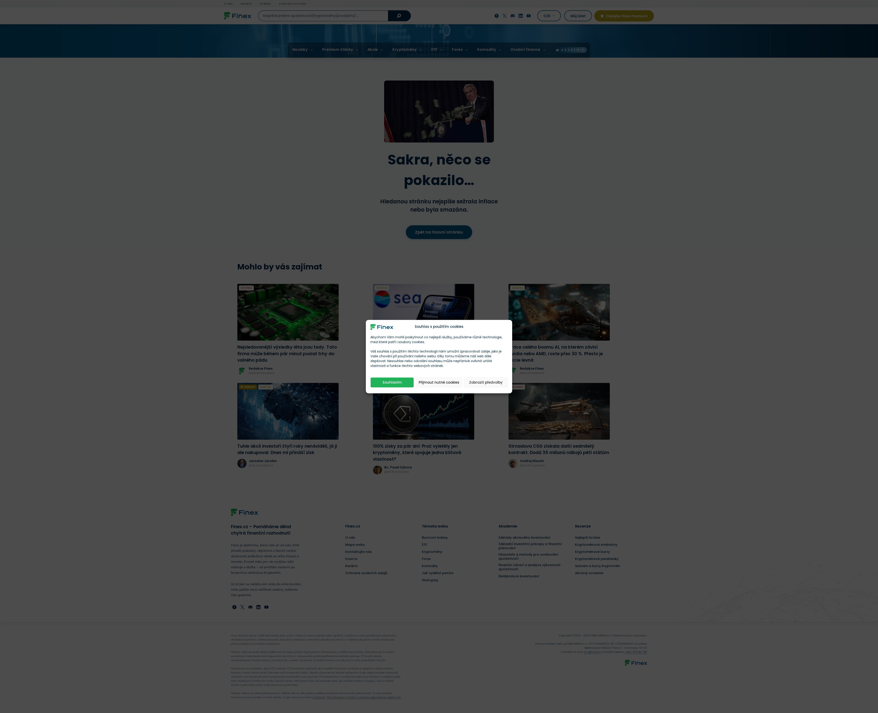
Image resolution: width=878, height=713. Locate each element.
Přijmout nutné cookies (439, 382)
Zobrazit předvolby (486, 382)
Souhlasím (392, 382)
